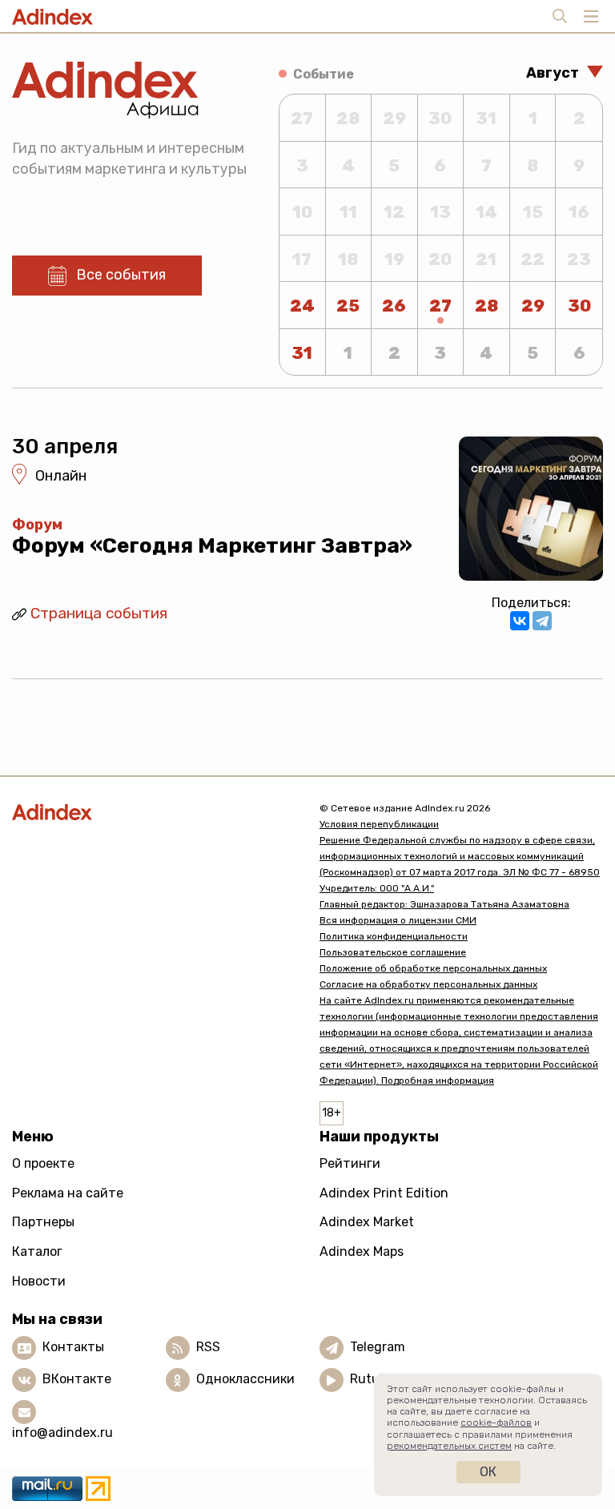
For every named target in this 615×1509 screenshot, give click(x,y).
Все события (121, 275)
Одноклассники (245, 1378)
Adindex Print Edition (384, 1193)
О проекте (43, 1163)
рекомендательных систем (449, 1445)
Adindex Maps (362, 1251)
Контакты (73, 1346)
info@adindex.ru (62, 1432)
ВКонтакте (76, 1378)
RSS (208, 1346)
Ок (488, 1471)
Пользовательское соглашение (393, 952)
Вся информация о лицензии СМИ (398, 920)
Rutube (372, 1378)
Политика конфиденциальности (394, 936)
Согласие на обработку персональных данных (428, 984)
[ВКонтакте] (519, 620)
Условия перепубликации (379, 824)
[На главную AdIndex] (153, 812)
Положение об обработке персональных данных (433, 968)
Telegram (377, 1346)
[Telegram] (542, 620)
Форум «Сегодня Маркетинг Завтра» (212, 545)
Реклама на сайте (67, 1193)
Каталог (37, 1251)
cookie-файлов (496, 1422)
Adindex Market (367, 1221)
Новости (39, 1281)
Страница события (98, 613)
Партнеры (43, 1221)
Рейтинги (350, 1163)
